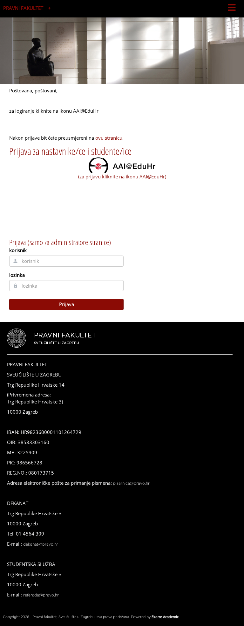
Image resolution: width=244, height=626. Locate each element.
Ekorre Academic (165, 616)
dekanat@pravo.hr (40, 544)
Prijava (66, 304)
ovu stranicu (108, 138)
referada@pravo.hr (41, 595)
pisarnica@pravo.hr (131, 483)
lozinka (17, 275)
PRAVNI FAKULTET (23, 8)
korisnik (18, 250)
